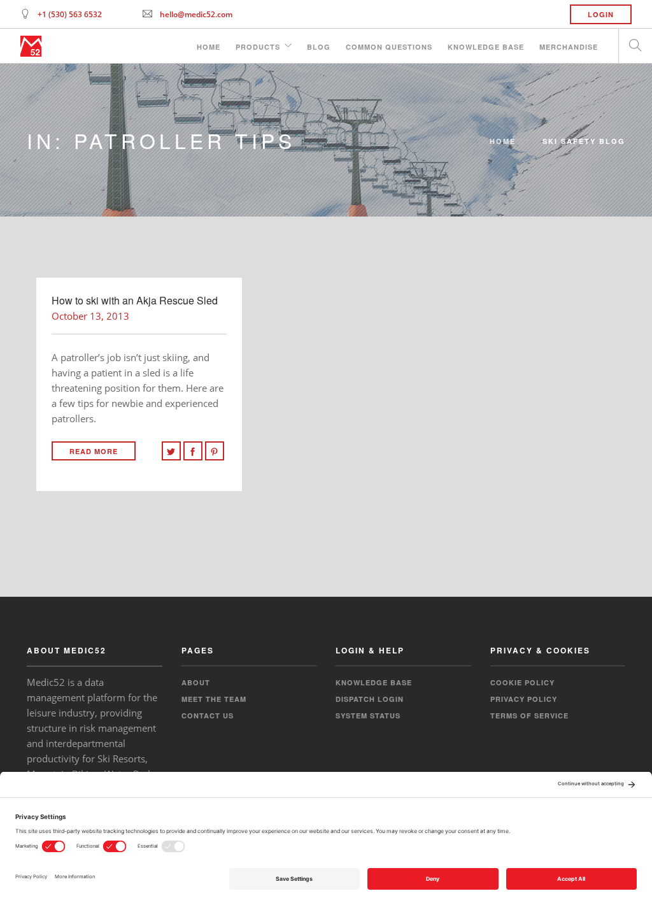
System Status (368, 715)
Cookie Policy (522, 682)
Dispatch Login (370, 699)
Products (258, 47)
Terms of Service (529, 715)
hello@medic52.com (196, 14)
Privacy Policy (523, 699)
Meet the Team (213, 699)
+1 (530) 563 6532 (70, 14)
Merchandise (568, 47)
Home (208, 47)
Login (601, 14)
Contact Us (207, 715)
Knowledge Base (486, 47)
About (195, 682)
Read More (93, 451)
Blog (318, 47)
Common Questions (389, 47)
